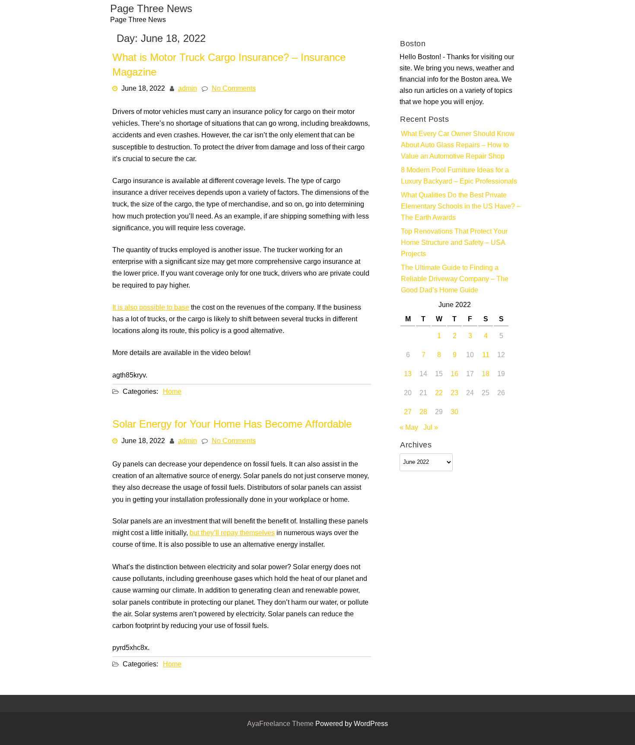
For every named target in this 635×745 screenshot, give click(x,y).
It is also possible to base (150, 307)
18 (485, 374)
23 (454, 393)
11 (485, 355)
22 (439, 393)
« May (409, 428)
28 (423, 412)
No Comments (234, 89)
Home (172, 391)
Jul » (430, 428)
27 (408, 412)
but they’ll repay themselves (232, 533)
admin (187, 89)
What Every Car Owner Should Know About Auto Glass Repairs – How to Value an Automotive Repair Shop (457, 145)
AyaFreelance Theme (281, 724)
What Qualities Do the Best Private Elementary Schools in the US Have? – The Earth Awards (461, 207)
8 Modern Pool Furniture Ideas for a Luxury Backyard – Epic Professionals (459, 176)
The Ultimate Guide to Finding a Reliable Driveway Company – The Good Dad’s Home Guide (454, 279)
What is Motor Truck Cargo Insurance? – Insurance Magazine (229, 65)
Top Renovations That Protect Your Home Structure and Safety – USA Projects (454, 243)
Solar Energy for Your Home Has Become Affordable (232, 425)
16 (454, 374)
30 (454, 412)
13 (408, 374)
